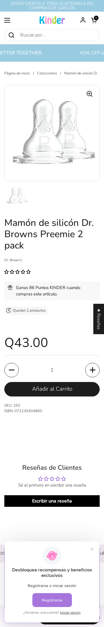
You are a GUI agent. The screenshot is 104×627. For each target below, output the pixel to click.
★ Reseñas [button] (99, 318)
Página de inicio (17, 73)
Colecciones (47, 73)
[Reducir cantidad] (11, 370)
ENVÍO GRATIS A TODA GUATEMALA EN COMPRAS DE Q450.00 (52, 5)
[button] (94, 20)
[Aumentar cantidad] (92, 370)
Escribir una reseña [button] (52, 501)
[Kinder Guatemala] (52, 20)
